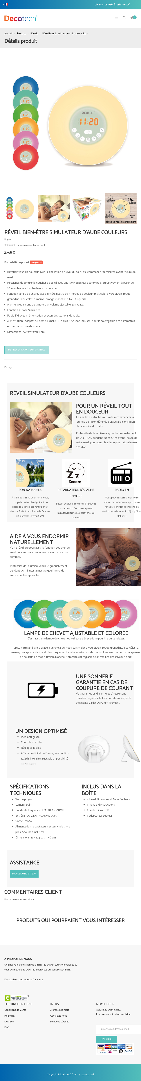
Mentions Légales (59, 1022)
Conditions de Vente (15, 1010)
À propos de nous (59, 1010)
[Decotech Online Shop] (20, 18)
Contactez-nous (58, 1016)
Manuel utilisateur (24, 874)
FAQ (6, 1028)
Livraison (9, 1022)
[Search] (124, 18)
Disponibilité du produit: (16, 262)
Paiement (9, 1016)
